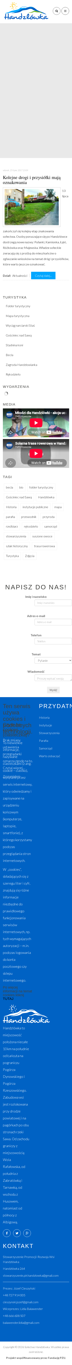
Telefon (36, 635)
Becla (9, 355)
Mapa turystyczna (17, 316)
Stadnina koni (14, 345)
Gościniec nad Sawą (19, 335)
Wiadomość (36, 671)
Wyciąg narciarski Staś (20, 325)
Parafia (43, 740)
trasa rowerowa (44, 546)
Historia (11, 507)
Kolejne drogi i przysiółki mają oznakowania (32, 179)
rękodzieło (31, 526)
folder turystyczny (41, 487)
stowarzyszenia (16, 536)
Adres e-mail (36, 616)
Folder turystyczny (18, 306)
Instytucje (45, 725)
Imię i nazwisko (36, 596)
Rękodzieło (13, 374)
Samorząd (45, 748)
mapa (58, 507)
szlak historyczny (17, 546)
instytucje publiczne (35, 507)
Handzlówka (46, 497)
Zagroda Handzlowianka (21, 364)
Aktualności (19, 275)
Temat (36, 654)
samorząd (50, 526)
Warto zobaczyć (49, 756)
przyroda (49, 517)
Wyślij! (53, 690)
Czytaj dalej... (43, 275)
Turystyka (12, 556)
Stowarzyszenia (49, 733)
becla (9, 487)
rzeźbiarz (12, 526)
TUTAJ (8, 999)
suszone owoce (42, 536)
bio (21, 487)
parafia (10, 517)
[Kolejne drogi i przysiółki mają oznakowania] (31, 206)
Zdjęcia (29, 556)
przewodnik (28, 517)
